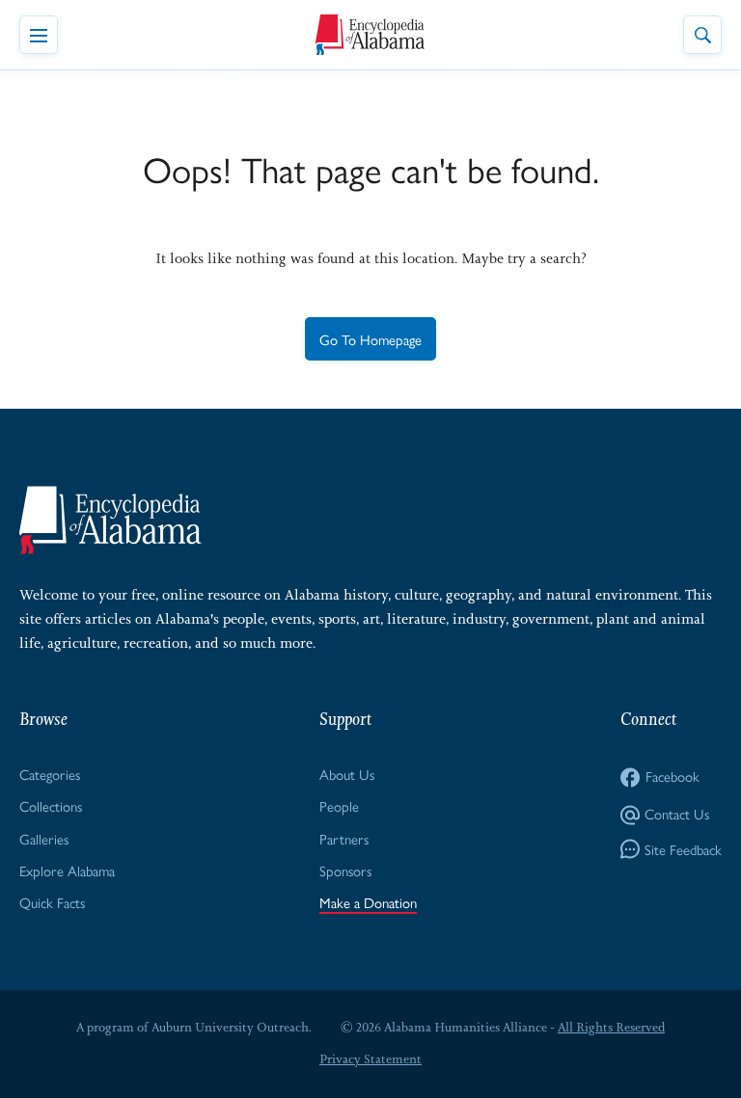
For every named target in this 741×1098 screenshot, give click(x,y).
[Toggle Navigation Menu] (38, 34)
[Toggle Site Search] (702, 34)
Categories (49, 773)
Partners (344, 838)
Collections (50, 805)
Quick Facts (52, 902)
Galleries (44, 838)
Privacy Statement (370, 1059)
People (339, 805)
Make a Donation (368, 902)
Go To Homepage (370, 339)
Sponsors (345, 870)
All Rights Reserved (611, 1027)
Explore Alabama (67, 870)
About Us (346, 773)
